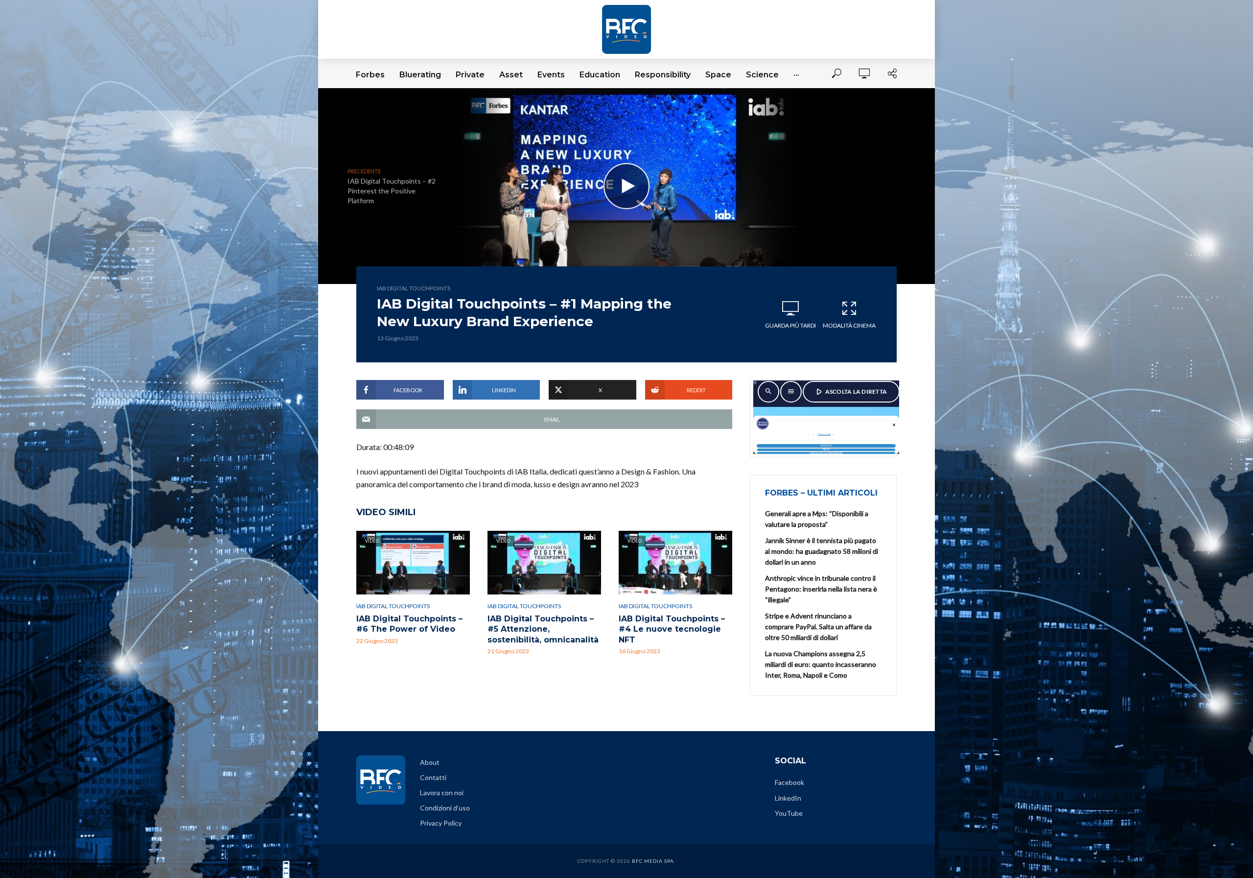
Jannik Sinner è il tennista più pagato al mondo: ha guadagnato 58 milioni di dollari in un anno (821, 551)
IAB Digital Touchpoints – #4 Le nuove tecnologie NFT (672, 629)
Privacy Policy (441, 823)
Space (718, 74)
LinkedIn (788, 798)
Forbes (370, 74)
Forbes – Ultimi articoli (821, 493)
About (430, 762)
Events (551, 74)
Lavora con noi (442, 792)
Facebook (789, 782)
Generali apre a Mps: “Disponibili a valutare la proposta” (816, 518)
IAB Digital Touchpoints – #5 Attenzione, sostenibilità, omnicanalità (543, 629)
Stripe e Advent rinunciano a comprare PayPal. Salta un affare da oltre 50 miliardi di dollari (818, 626)
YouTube (789, 813)
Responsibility (663, 74)
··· (796, 74)
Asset (511, 74)
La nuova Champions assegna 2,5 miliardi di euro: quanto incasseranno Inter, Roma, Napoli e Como (820, 664)
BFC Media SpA (653, 861)
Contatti (433, 777)
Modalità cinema (849, 325)
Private (470, 74)
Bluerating (420, 74)
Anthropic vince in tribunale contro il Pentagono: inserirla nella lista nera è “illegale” (821, 589)
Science (762, 74)
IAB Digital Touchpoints (413, 288)
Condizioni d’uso (445, 808)
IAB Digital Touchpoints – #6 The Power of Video (409, 624)
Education (600, 74)
